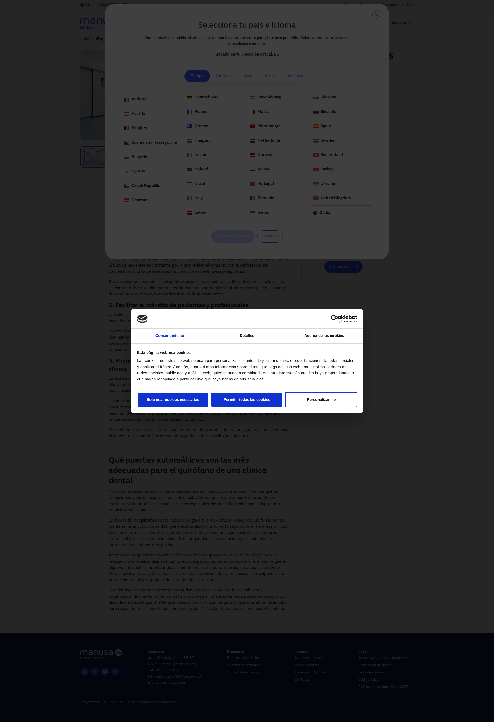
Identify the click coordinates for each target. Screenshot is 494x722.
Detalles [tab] (247, 335)
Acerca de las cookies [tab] (324, 335)
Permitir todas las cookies (247, 399)
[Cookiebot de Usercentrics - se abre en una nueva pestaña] (334, 319)
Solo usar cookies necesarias (173, 399)
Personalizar (318, 399)
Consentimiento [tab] (169, 335)
